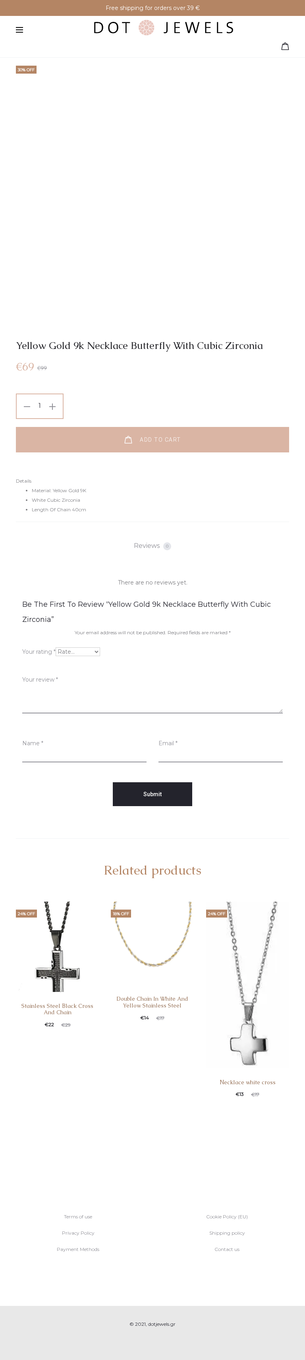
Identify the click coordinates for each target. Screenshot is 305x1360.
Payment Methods (78, 1249)
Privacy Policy (78, 1233)
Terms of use (78, 1217)
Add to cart (159, 439)
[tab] (152, 546)
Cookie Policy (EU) (227, 1217)
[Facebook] (144, 1342)
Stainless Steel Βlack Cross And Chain (57, 1009)
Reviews (151, 545)
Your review (40, 679)
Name (32, 743)
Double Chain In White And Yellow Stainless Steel (152, 1002)
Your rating (39, 651)
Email (168, 743)
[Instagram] (161, 1342)
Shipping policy (227, 1233)
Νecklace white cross (248, 1082)
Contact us (226, 1249)
